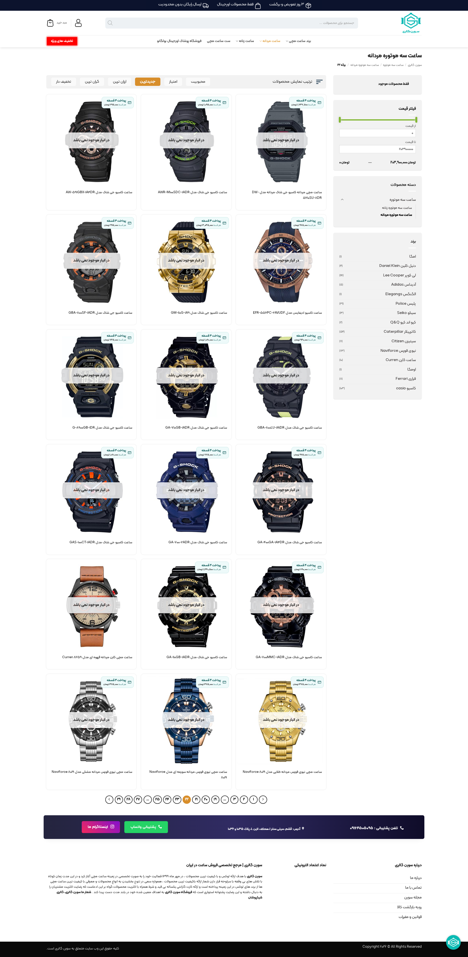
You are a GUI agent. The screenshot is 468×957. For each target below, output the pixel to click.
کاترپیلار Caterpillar (400, 332)
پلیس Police (406, 304)
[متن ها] (109, 800)
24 (167, 799)
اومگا (411, 370)
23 (177, 799)
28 (128, 799)
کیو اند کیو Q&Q (403, 322)
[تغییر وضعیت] (342, 200)
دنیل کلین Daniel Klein (397, 266)
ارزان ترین (119, 82)
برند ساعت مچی (300, 41)
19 (215, 799)
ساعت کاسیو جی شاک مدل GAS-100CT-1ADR (100, 542)
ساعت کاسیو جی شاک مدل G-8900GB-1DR (102, 427)
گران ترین (92, 82)
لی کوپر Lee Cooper (399, 275)
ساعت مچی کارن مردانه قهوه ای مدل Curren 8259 (97, 657)
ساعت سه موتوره (393, 65)
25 (157, 799)
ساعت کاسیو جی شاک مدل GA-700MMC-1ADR (289, 657)
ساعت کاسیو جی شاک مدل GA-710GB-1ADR (196, 427)
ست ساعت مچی (218, 41)
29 (119, 799)
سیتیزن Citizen (403, 341)
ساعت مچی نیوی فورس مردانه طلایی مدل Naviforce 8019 (282, 772)
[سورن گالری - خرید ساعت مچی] (405, 23)
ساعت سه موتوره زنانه (397, 208)
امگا (412, 257)
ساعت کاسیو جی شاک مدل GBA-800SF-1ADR (100, 312)
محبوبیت (198, 82)
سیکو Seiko (406, 313)
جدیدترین (148, 82)
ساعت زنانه (246, 41)
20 (205, 799)
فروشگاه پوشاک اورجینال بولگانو (179, 41)
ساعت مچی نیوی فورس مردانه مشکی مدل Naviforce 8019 (92, 772)
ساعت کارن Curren (401, 360)
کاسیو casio (406, 388)
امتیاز (173, 82)
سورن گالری (415, 65)
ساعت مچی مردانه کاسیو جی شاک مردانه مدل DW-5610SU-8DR (287, 195)
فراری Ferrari (406, 379)
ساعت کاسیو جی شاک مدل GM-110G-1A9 (199, 312)
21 (196, 799)
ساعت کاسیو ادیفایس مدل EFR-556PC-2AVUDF (287, 312)
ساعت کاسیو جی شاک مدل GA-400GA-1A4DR (289, 542)
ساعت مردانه (271, 41)
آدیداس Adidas (403, 285)
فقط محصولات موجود (393, 84)
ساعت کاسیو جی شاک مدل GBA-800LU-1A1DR (289, 427)
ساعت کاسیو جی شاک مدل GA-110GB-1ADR (196, 657)
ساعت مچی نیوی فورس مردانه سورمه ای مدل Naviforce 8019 (188, 774)
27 (138, 799)
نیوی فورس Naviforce (398, 351)
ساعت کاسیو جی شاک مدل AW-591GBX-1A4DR (99, 192)
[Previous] (263, 800)
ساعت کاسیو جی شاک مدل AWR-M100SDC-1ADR (192, 192)
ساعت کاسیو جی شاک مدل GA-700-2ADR (197, 542)
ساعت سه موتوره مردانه (364, 65)
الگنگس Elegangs (400, 294)
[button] (56, 23)
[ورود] (79, 23)
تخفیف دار (63, 82)
